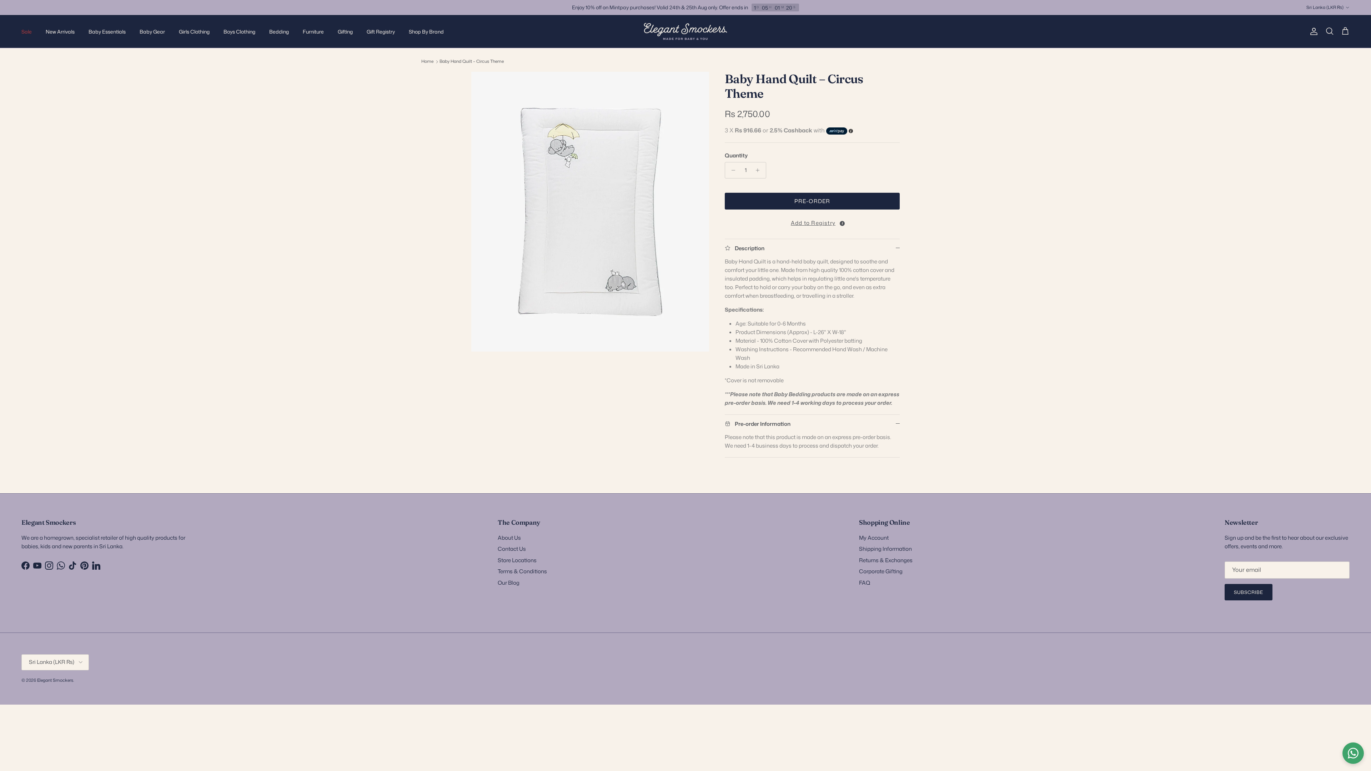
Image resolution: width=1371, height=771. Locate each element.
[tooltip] (842, 223)
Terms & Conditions (522, 571)
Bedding (279, 31)
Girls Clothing (194, 31)
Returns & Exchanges (886, 560)
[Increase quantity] (759, 170)
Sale (26, 31)
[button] (812, 221)
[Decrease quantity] (731, 170)
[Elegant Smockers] (685, 31)
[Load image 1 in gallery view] (590, 212)
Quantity (736, 155)
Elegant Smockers (55, 680)
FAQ (864, 582)
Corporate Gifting (881, 571)
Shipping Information (885, 549)
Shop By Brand (426, 31)
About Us (509, 537)
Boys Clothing (239, 31)
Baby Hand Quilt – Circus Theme (472, 61)
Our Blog (508, 582)
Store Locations (517, 560)
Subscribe (1248, 592)
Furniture (313, 31)
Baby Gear (152, 31)
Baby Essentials (107, 31)
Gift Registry (381, 31)
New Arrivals (60, 31)
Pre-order (812, 201)
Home (427, 61)
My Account (874, 537)
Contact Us (512, 549)
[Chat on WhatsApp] (1353, 753)
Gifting (345, 31)
